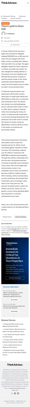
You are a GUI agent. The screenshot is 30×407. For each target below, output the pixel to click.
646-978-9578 (5, 384)
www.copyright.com (13, 228)
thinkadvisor (11, 33)
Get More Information (15, 278)
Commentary (5, 23)
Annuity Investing (15, 18)
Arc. (14, 401)
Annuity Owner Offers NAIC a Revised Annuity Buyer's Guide (13, 341)
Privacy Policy (19, 402)
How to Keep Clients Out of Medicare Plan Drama (12, 346)
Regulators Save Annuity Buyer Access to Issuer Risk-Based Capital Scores (14, 352)
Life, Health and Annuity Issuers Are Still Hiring (14, 336)
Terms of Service (11, 402)
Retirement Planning (9, 16)
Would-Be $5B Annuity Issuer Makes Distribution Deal (13, 325)
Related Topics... (8, 217)
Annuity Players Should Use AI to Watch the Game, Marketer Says (14, 330)
